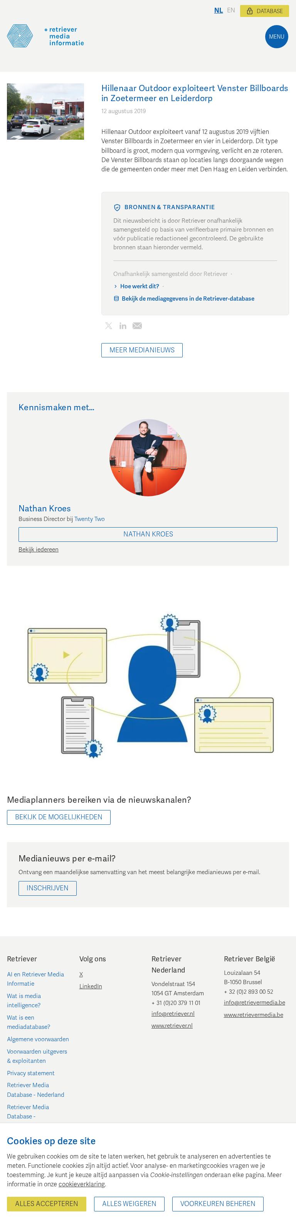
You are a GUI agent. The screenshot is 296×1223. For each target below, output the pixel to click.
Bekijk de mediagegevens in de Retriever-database (188, 298)
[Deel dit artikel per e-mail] (137, 327)
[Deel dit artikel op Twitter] (108, 327)
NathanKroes (148, 534)
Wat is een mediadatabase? (28, 1022)
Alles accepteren (46, 1204)
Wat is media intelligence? (24, 1001)
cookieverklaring (82, 1184)
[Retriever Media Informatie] (45, 35)
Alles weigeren (129, 1204)
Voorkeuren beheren (218, 1204)
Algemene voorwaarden (38, 1039)
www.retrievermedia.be (253, 1015)
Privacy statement (31, 1073)
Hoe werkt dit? (139, 286)
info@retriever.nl (173, 1013)
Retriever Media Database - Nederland (35, 1090)
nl (218, 11)
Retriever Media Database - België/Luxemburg (30, 1117)
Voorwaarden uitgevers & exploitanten (37, 1056)
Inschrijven (48, 888)
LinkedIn (90, 986)
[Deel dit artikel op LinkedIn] (123, 327)
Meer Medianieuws (142, 350)
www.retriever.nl (172, 1025)
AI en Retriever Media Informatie (35, 979)
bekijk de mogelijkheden (59, 817)
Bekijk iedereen (38, 549)
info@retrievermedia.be (254, 1002)
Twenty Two (89, 519)
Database (270, 11)
